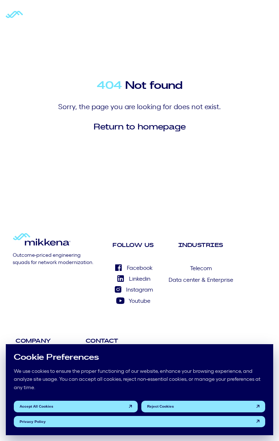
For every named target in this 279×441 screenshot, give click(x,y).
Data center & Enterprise (201, 279)
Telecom (201, 267)
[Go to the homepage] (34, 17)
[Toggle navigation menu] (268, 17)
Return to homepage (140, 126)
